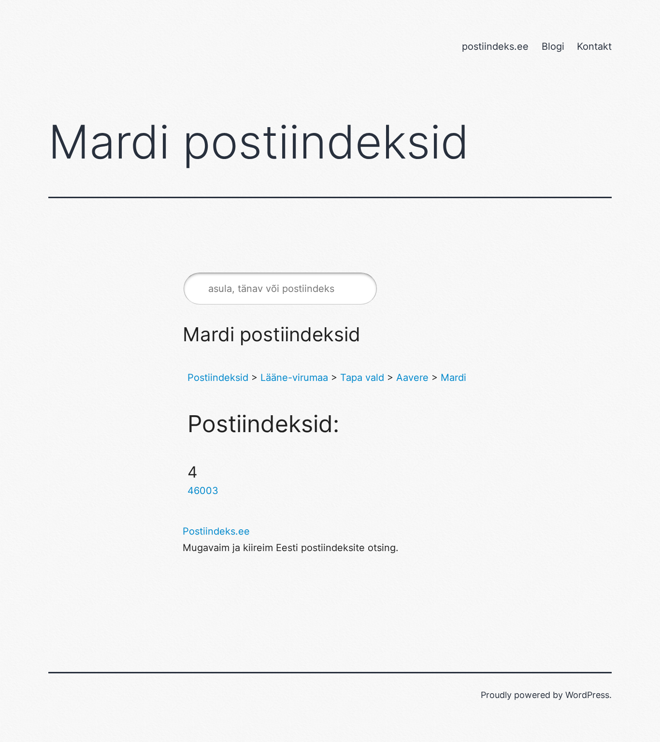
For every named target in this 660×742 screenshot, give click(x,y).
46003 (202, 490)
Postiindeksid (217, 377)
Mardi (453, 377)
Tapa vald (362, 377)
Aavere (412, 377)
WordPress (587, 695)
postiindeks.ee (495, 46)
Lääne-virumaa (294, 377)
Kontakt (594, 46)
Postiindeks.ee (216, 531)
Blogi (553, 46)
